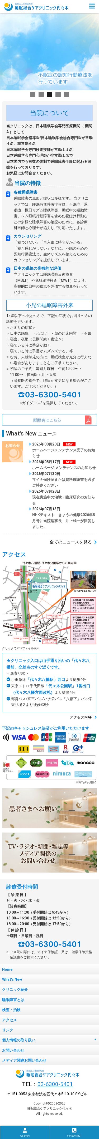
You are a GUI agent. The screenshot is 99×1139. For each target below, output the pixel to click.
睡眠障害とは (13, 1000)
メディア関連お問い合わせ (24, 1060)
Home (7, 969)
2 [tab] (41, 94)
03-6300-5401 (55, 1084)
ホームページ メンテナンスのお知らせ (64, 467)
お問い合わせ (13, 1050)
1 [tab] (32, 94)
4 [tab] (58, 94)
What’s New (12, 979)
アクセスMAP (81, 717)
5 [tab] (66, 94)
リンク (7, 1030)
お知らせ (12, 445)
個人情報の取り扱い (18, 1040)
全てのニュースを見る (71, 541)
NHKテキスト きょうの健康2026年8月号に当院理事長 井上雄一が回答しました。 (63, 521)
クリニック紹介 (15, 989)
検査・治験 (11, 1010)
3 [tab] (49, 94)
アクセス (9, 1020)
